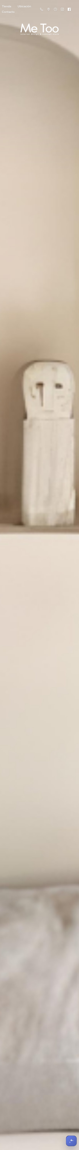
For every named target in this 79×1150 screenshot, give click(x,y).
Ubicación (24, 6)
